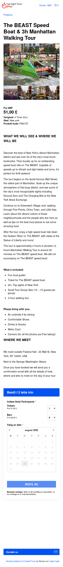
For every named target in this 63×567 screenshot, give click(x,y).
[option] (11, 93)
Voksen (12, 407)
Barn (12, 416)
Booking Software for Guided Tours (21, 561)
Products (8, 14)
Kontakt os (12, 552)
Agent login (54, 561)
